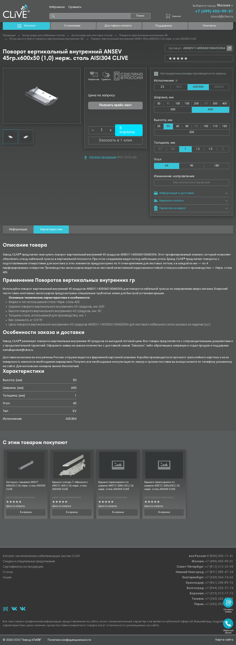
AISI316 (221, 87)
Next (78, 96)
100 (177, 103)
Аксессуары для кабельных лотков (43, 35)
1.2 (198, 149)
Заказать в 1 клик (115, 141)
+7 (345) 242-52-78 (219, 599)
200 (196, 103)
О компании (72, 25)
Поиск (140, 15)
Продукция (9, 35)
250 (206, 103)
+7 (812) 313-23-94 (219, 567)
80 (170, 103)
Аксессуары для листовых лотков (91, 35)
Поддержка (163, 25)
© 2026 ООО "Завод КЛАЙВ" (22, 640)
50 (158, 103)
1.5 (210, 149)
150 (187, 103)
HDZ (181, 87)
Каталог (30, 25)
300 (215, 103)
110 (215, 126)
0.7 (163, 148)
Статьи (8, 572)
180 (216, 165)
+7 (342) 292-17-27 (219, 604)
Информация (18, 229)
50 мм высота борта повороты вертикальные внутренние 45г (46, 39)
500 (173, 109)
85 (198, 126)
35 (158, 126)
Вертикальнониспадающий (201, 182)
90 (191, 165)
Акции (7, 577)
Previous (5, 96)
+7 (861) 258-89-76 (219, 583)
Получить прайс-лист (115, 105)
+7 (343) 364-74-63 (219, 577)
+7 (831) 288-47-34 (219, 572)
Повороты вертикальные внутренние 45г (143, 35)
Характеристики (51, 229)
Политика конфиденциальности (69, 640)
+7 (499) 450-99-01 (214, 12)
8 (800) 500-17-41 (220, 556)
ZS (166, 88)
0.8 (175, 148)
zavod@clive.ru (222, 16)
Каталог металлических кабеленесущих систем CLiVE (41, 556)
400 (224, 103)
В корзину (26, 512)
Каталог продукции (102, 157)
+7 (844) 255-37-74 (219, 588)
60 (177, 126)
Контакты (209, 25)
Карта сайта (224, 639)
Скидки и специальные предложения (29, 561)
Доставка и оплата (118, 25)
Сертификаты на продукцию (23, 567)
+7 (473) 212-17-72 (219, 593)
